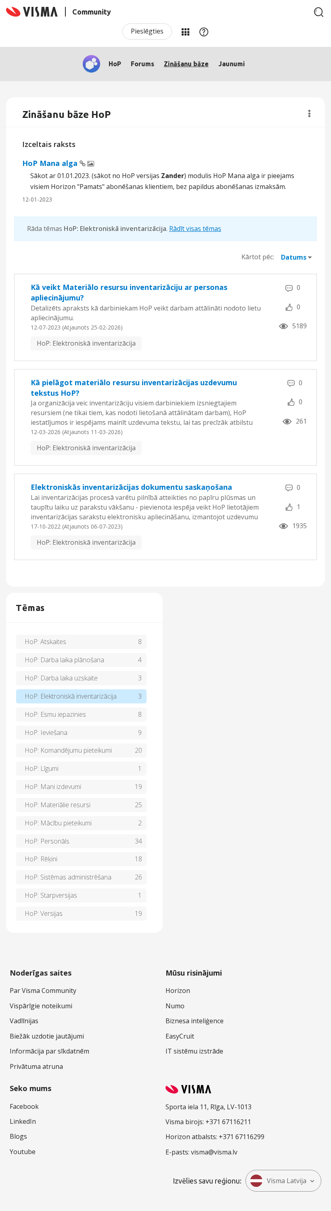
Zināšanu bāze (186, 63)
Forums (142, 63)
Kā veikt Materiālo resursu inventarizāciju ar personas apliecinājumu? (129, 292)
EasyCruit (180, 1036)
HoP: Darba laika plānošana (64, 659)
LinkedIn (23, 1121)
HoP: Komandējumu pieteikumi (68, 750)
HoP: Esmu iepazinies (55, 714)
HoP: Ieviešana (46, 732)
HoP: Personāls (47, 841)
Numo (175, 1005)
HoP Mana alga (51, 163)
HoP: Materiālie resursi (57, 804)
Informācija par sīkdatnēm (49, 1051)
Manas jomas (185, 31)
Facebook (24, 1106)
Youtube (23, 1151)
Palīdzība (204, 31)
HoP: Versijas (44, 913)
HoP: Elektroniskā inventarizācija (86, 343)
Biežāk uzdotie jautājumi (47, 1036)
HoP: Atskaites (45, 641)
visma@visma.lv (214, 1152)
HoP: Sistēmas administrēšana (68, 877)
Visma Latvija (286, 1180)
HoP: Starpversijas (51, 895)
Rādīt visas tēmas (195, 228)
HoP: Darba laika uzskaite (61, 678)
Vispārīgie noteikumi (41, 1005)
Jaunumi (231, 63)
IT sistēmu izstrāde (194, 1051)
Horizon (178, 990)
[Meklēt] (319, 12)
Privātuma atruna (36, 1066)
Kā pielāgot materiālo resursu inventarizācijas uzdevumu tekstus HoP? (134, 388)
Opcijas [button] (309, 113)
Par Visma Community (43, 990)
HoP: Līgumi (42, 768)
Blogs (18, 1136)
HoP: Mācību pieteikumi (58, 823)
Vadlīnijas (24, 1020)
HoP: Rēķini (41, 858)
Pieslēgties (147, 31)
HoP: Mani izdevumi (53, 786)
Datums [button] (293, 257)
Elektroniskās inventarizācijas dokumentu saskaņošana (131, 487)
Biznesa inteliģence (195, 1020)
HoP (115, 63)
